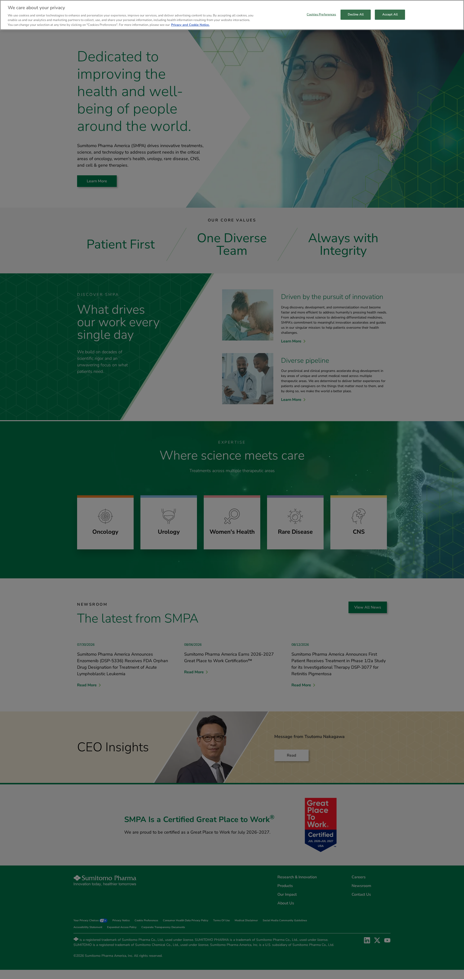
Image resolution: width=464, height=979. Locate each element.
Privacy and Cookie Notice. (190, 25)
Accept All (390, 14)
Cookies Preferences (321, 14)
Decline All (356, 14)
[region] (232, 15)
